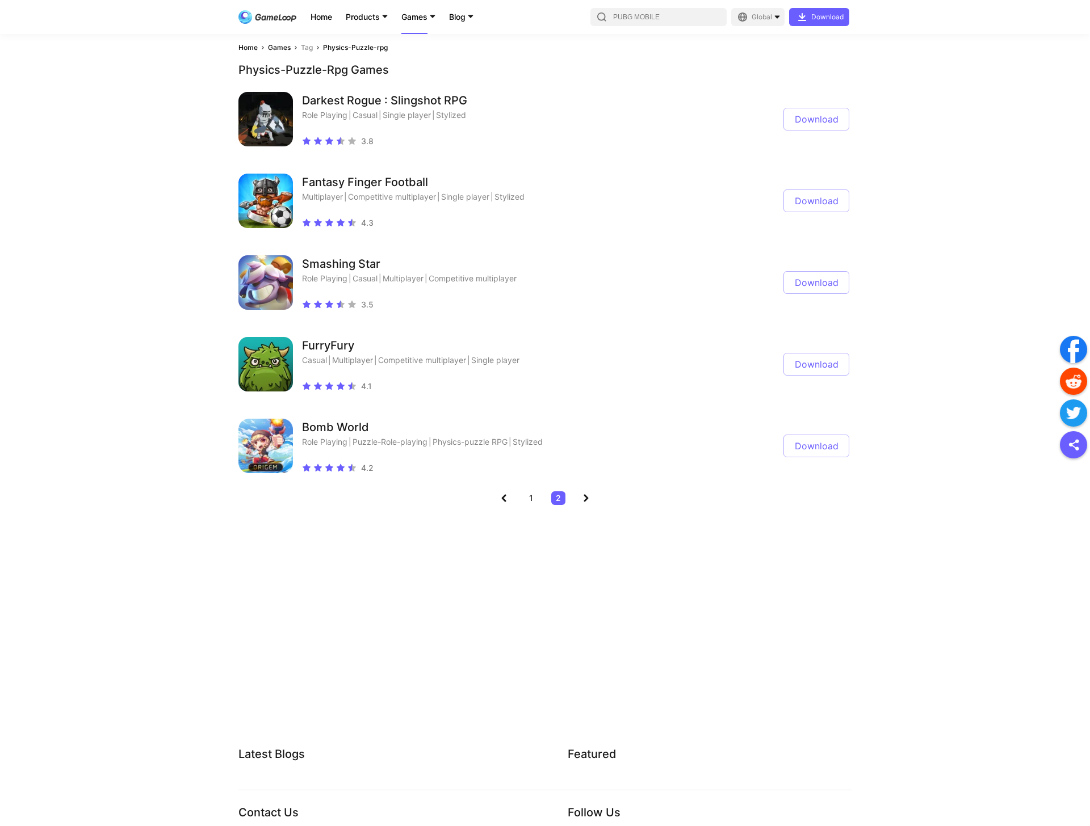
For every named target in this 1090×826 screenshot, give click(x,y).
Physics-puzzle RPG (470, 441)
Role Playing (324, 115)
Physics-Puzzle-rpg (355, 47)
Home (321, 17)
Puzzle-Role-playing (390, 441)
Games (414, 17)
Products (363, 17)
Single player (407, 115)
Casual (365, 115)
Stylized (451, 115)
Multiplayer (322, 196)
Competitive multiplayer (392, 196)
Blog (457, 17)
